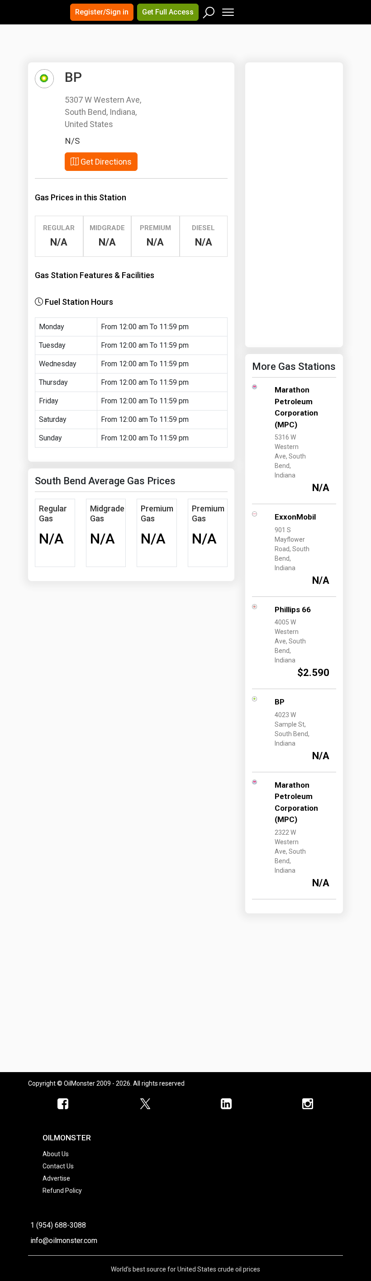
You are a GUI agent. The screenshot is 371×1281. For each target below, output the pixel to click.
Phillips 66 (293, 609)
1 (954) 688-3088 (58, 1225)
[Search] (209, 10)
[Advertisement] (141, 51)
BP (280, 701)
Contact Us (58, 1166)
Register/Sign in (101, 12)
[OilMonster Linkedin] (226, 1104)
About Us (56, 1154)
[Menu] (227, 10)
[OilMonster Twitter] (145, 1104)
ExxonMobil (295, 516)
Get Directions (105, 161)
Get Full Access (168, 12)
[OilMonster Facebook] (63, 1104)
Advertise (56, 1178)
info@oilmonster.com (63, 1240)
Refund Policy (62, 1190)
